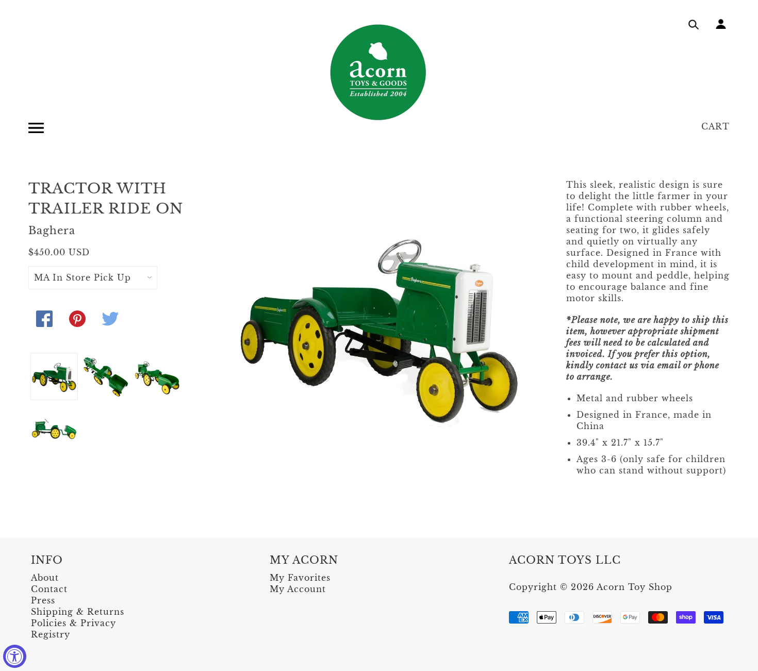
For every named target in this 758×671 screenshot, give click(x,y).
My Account (298, 589)
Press (43, 600)
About (45, 577)
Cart (715, 126)
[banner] (379, 72)
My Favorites (300, 577)
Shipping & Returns (77, 612)
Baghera (51, 230)
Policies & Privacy (73, 623)
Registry (50, 634)
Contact (49, 589)
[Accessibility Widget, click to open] (14, 656)
